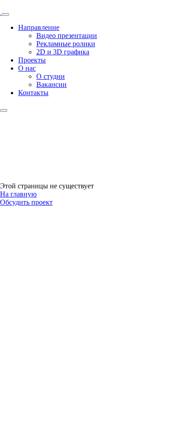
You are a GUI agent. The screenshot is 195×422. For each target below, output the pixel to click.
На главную (18, 194)
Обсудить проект (26, 202)
